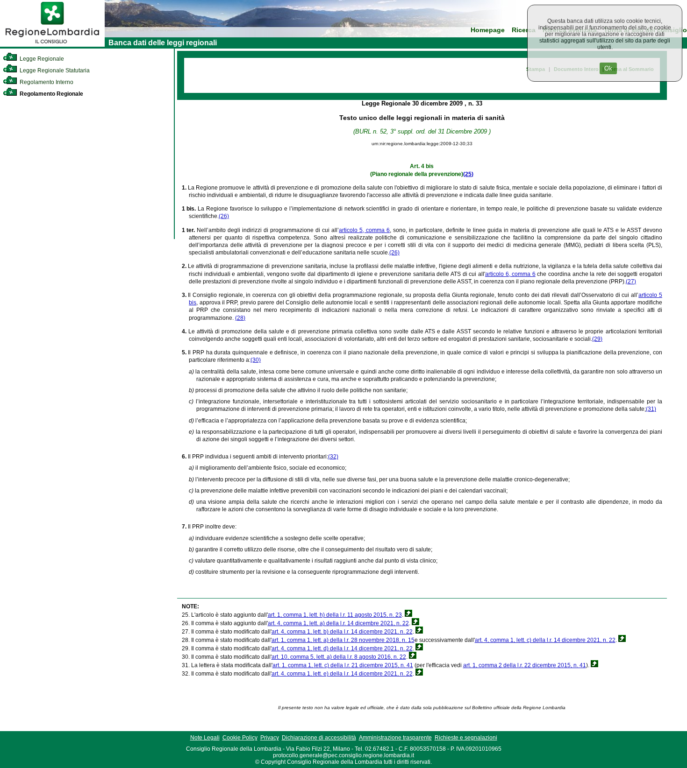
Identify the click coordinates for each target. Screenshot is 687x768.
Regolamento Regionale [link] (50, 94)
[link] (52, 45)
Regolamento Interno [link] (45, 82)
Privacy (269, 737)
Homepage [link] (488, 30)
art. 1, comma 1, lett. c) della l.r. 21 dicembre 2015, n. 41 (342, 665)
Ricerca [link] (524, 30)
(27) (631, 281)
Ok (608, 68)
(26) (224, 216)
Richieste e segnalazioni (466, 737)
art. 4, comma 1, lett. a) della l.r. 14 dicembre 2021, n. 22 (338, 623)
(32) (333, 456)
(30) (255, 360)
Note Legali (205, 737)
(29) (597, 339)
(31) (651, 409)
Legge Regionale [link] (41, 59)
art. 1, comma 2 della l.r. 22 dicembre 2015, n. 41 (524, 665)
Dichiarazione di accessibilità (319, 737)
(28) (240, 318)
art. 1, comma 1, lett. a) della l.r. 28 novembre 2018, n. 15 (343, 640)
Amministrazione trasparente (395, 737)
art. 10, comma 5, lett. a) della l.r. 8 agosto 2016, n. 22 (339, 657)
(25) (468, 174)
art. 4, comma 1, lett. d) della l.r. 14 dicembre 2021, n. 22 (342, 648)
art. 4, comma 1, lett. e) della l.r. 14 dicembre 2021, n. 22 (342, 673)
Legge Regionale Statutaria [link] (54, 70)
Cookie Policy (240, 737)
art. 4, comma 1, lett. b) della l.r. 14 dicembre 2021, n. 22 (342, 631)
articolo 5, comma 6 (364, 230)
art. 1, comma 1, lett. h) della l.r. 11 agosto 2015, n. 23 (335, 615)
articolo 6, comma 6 (510, 274)
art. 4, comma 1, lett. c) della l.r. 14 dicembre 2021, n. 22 (545, 640)
